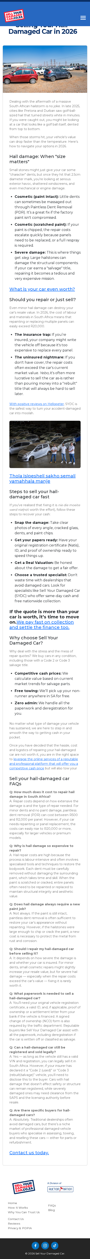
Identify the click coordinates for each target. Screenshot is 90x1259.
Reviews (14, 1223)
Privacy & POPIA (20, 1228)
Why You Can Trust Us (24, 1212)
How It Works (18, 1207)
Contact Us (16, 1219)
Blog (51, 1210)
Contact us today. (29, 1152)
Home (12, 1203)
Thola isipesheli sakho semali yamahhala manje (42, 478)
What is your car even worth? (42, 289)
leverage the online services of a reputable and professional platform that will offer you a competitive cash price (43, 763)
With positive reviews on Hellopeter (36, 404)
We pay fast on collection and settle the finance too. (41, 624)
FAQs (52, 1205)
